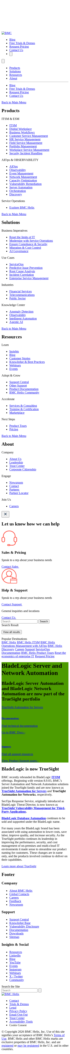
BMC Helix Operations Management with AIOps (28, 644)
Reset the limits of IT (22, 237)
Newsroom (16, 482)
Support (30, 649)
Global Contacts (19, 894)
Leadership (16, 462)
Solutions (15, 71)
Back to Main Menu (14, 102)
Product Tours (18, 425)
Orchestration (17, 191)
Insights (14, 351)
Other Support (18, 385)
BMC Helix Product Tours (37, 652)
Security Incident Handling (25, 153)
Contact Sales (10, 566)
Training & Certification (24, 409)
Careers (14, 506)
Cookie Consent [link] (18, 1025)
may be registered (28, 1045)
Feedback (15, 901)
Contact (14, 486)
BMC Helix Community (24, 392)
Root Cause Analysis (22, 271)
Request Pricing (19, 46)
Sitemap (14, 937)
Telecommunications (22, 295)
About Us (15, 459)
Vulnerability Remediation (25, 184)
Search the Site (11, 986)
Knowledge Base (20, 923)
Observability (17, 170)
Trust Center (16, 466)
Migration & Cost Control (25, 247)
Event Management (21, 173)
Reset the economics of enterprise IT (34, 654)
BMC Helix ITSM (28, 642)
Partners (14, 489)
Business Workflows (22, 132)
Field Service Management (25, 142)
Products (14, 68)
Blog (12, 39)
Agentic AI (16, 322)
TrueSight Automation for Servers (22, 707)
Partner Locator (18, 493)
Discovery (15, 194)
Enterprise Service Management (28, 278)
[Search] (10, 54)
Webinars (15, 365)
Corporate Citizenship (22, 469)
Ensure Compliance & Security (28, 244)
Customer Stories (19, 358)
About (13, 78)
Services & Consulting (23, 405)
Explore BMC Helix (21, 207)
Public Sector (17, 298)
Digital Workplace (20, 129)
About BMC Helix (20, 890)
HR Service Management (24, 139)
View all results (11, 632)
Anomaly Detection (21, 311)
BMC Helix (9, 642)
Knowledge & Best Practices (27, 362)
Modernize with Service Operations (31, 240)
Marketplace (16, 412)
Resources (15, 75)
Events (13, 369)
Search (44, 621)
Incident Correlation (21, 274)
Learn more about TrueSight (19, 866)
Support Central (19, 382)
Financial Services (20, 291)
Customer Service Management (28, 136)
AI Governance (18, 251)
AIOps (13, 166)
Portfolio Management (23, 146)
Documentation (11, 652)
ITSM (13, 125)
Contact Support (12, 604)
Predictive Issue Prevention (26, 267)
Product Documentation (23, 389)
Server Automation (20, 187)
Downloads (16, 933)
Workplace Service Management (29, 149)
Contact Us (16, 50)
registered (7, 1045)
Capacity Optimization (23, 180)
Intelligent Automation (23, 318)
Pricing (13, 429)
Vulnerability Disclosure (24, 926)
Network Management (23, 177)
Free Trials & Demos (22, 43)
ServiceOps (16, 264)
